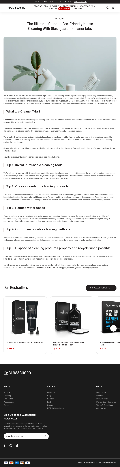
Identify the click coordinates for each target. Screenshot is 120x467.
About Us (51, 393)
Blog (49, 396)
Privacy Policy (102, 399)
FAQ (49, 402)
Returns (99, 396)
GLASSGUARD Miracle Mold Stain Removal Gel (25, 343)
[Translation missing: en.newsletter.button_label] (45, 436)
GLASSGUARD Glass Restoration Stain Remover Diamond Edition (68, 344)
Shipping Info (101, 409)
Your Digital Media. (110, 462)
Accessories (9, 402)
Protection (8, 399)
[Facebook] (5, 445)
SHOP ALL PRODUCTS (100, 288)
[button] (113, 328)
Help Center (101, 393)
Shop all (7, 393)
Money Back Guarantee (106, 402)
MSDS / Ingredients (55, 409)
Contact (50, 405)
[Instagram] (10, 445)
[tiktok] (17, 445)
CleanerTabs (9, 120)
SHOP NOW (80, 2)
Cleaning (7, 396)
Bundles (7, 405)
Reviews (50, 399)
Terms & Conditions (104, 405)
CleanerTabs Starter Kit (45, 268)
